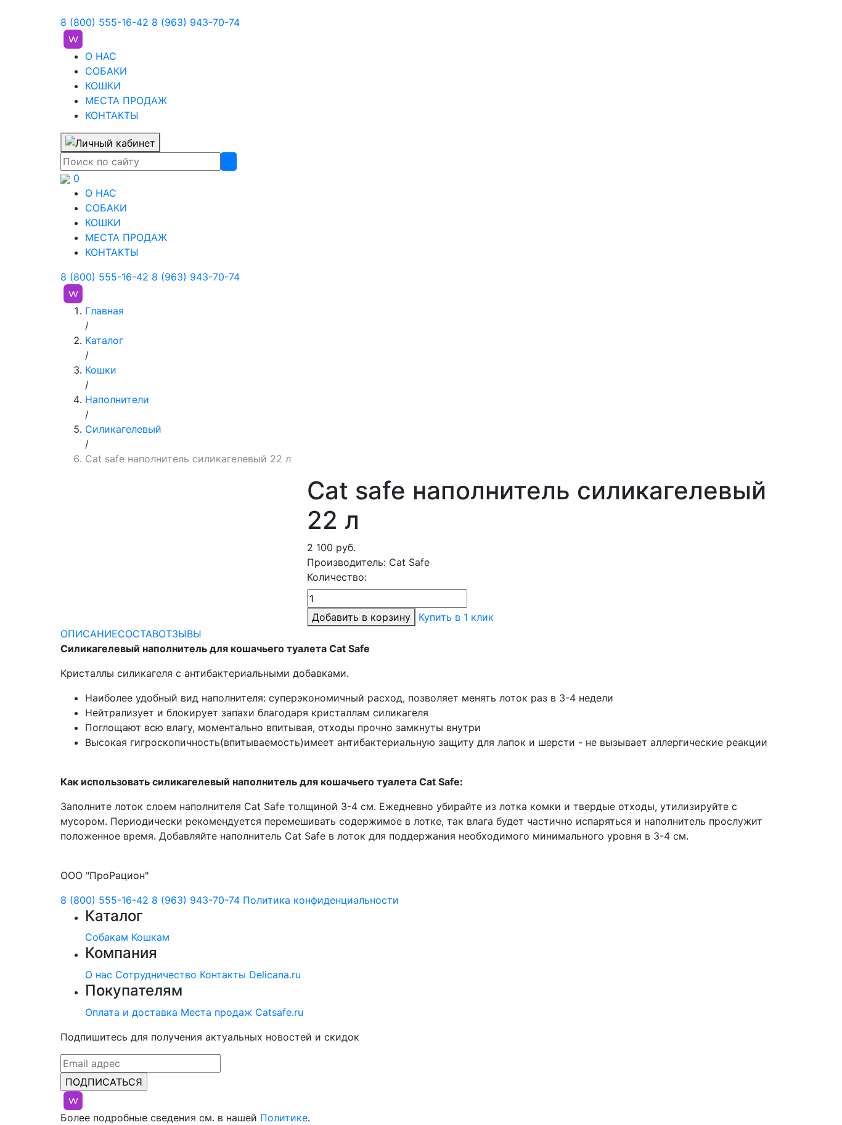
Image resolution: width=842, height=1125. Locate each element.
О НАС (100, 56)
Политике (284, 1117)
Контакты (223, 974)
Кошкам (150, 937)
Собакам (106, 937)
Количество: (337, 577)
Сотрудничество (156, 974)
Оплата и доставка (131, 1012)
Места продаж (216, 1012)
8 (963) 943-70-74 (196, 22)
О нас (98, 974)
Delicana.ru (275, 974)
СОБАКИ (106, 71)
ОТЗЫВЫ (180, 634)
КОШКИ (103, 86)
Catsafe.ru (279, 1012)
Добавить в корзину (361, 617)
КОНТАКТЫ (112, 115)
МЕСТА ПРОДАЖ (126, 100)
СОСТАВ (138, 634)
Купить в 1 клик (456, 617)
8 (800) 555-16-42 (104, 22)
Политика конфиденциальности (321, 900)
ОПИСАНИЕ (89, 634)
